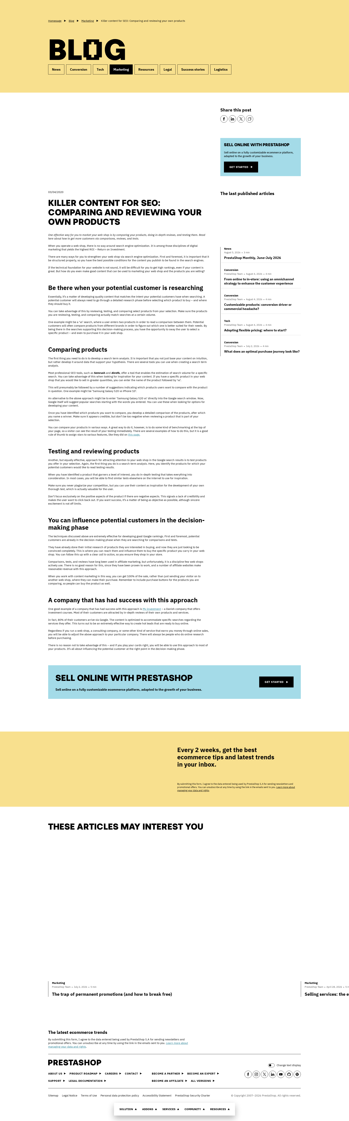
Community (192, 1109)
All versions (201, 1081)
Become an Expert (201, 1073)
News (56, 69)
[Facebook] (224, 119)
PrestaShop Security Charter (192, 1095)
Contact (131, 1073)
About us (55, 1073)
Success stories (193, 69)
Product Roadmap (83, 1073)
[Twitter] (241, 119)
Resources (218, 1109)
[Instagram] (256, 1074)
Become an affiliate (168, 1081)
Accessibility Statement (157, 1095)
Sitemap (53, 1095)
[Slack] (297, 1074)
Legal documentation (86, 1081)
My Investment (152, 609)
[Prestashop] (64, 9)
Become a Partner (166, 1073)
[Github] (289, 1074)
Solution (126, 1109)
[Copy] (249, 119)
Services (168, 1109)
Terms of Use (89, 1095)
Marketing (121, 69)
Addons (147, 1109)
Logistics (221, 69)
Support (54, 1081)
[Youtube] (280, 1074)
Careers (111, 1073)
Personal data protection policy (120, 1095)
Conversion (78, 69)
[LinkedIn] (232, 119)
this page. (134, 434)
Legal (168, 69)
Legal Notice (69, 1095)
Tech (100, 69)
